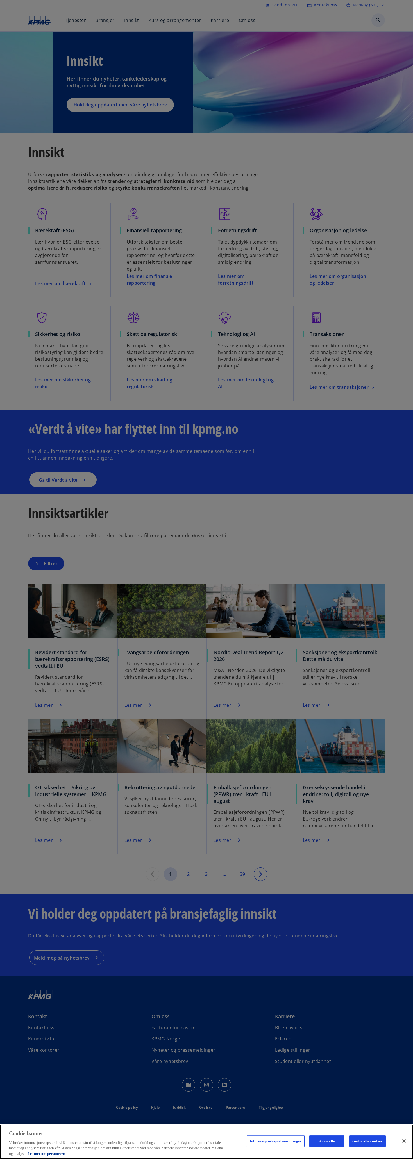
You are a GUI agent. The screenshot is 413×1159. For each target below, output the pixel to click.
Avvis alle (327, 1141)
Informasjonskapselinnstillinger (275, 1141)
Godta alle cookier (367, 1141)
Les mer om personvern (46, 1153)
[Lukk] (404, 1141)
